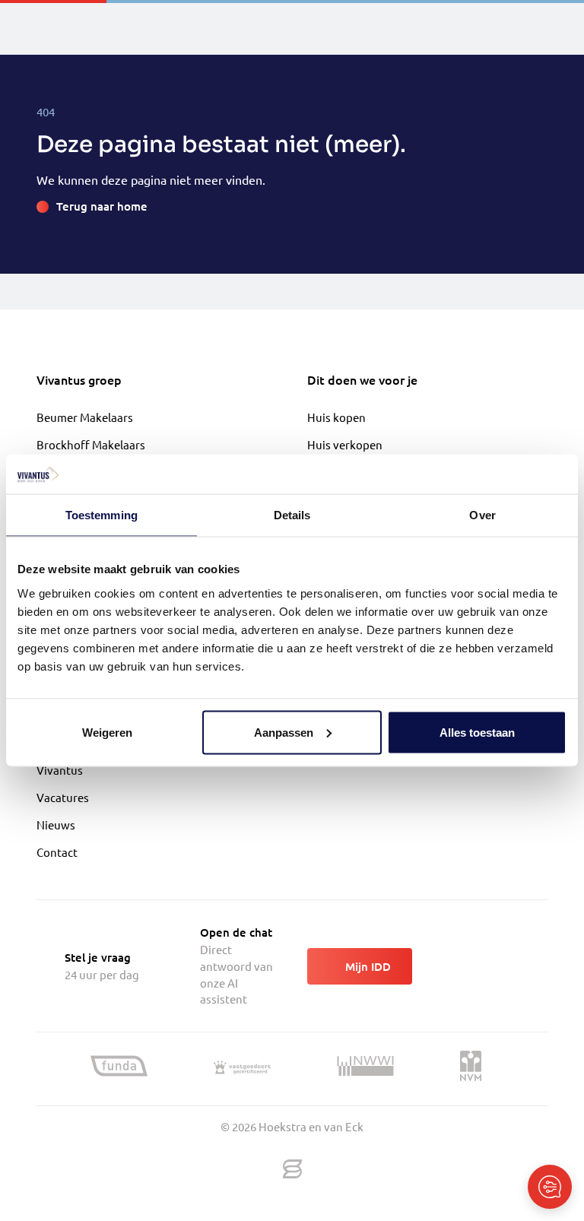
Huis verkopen (344, 444)
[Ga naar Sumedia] (292, 1169)
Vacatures (62, 797)
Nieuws (55, 824)
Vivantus (59, 770)
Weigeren (107, 731)
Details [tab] (292, 515)
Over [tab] (482, 515)
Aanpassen (283, 731)
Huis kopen (336, 417)
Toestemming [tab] (101, 515)
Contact (57, 852)
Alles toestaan (477, 731)
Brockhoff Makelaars (90, 444)
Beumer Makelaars (84, 417)
